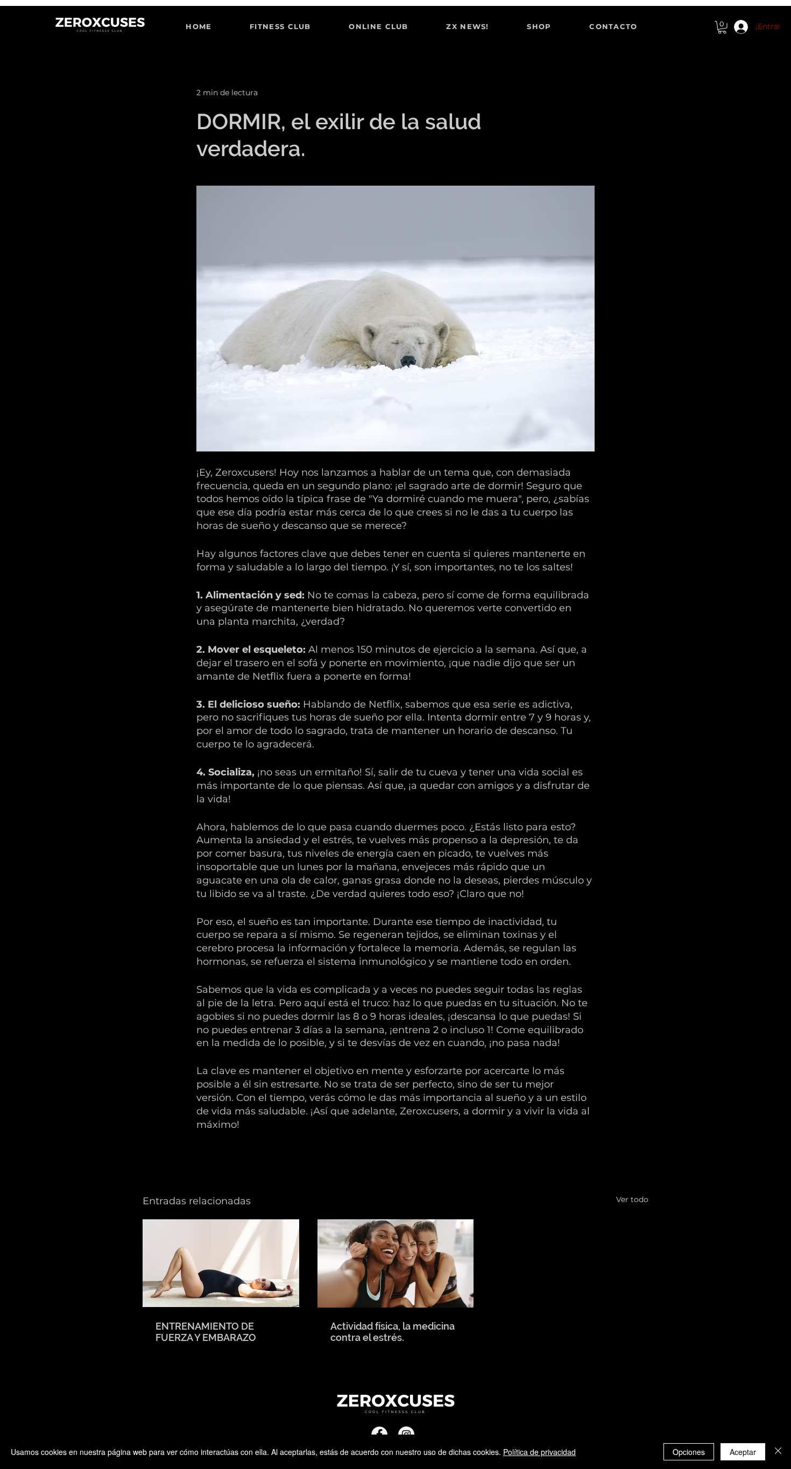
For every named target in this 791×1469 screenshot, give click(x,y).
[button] (722, 27)
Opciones (689, 1451)
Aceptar (743, 1451)
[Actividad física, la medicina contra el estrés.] (395, 1263)
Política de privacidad (539, 1451)
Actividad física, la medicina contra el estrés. (392, 1331)
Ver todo (632, 1199)
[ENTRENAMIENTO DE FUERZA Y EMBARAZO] (221, 1263)
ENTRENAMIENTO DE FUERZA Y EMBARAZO (206, 1331)
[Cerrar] (778, 1451)
